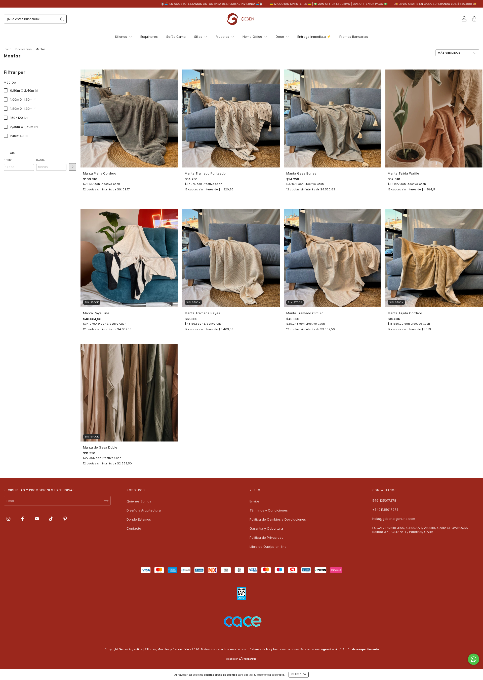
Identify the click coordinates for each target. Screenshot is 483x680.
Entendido (298, 674)
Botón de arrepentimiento (360, 649)
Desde (8, 160)
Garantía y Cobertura (266, 528)
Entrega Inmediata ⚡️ (314, 37)
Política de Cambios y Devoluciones (278, 519)
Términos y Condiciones (269, 510)
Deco (280, 37)
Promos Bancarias (353, 37)
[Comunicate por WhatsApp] (473, 659)
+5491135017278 (385, 509)
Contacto (134, 528)
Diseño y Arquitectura (144, 510)
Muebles (223, 37)
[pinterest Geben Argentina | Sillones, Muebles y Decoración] (65, 519)
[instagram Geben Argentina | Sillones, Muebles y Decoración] (9, 519)
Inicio (8, 49)
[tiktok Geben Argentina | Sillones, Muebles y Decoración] (51, 519)
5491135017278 (384, 500)
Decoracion (23, 49)
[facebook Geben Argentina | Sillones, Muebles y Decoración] (23, 519)
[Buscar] (62, 19)
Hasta (40, 160)
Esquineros (149, 37)
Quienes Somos (139, 501)
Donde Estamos (139, 519)
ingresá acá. (329, 649)
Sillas (198, 37)
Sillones (121, 37)
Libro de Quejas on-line (268, 547)
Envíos (255, 501)
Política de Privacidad (267, 537)
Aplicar (72, 167)
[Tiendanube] (241, 659)
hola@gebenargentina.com (393, 519)
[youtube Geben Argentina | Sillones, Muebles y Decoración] (37, 519)
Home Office (253, 37)
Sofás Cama (176, 37)
